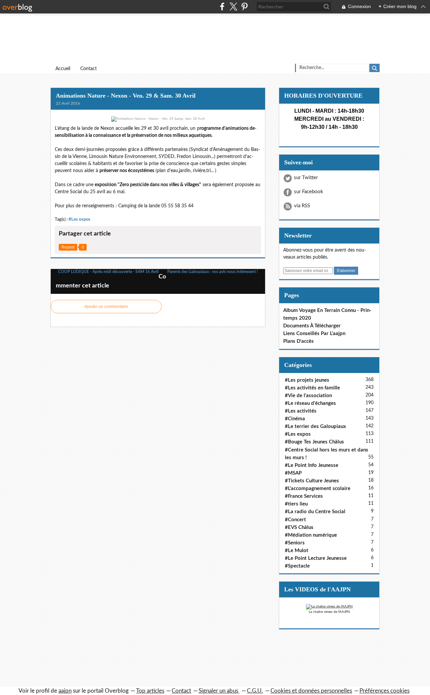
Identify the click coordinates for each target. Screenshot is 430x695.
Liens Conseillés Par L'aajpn (314, 333)
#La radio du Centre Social (315, 511)
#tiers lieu (296, 503)
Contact (88, 68)
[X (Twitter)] (233, 6)
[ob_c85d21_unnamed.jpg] (158, 119)
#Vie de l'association (308, 395)
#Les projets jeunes (307, 380)
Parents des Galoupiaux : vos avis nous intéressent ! (213, 272)
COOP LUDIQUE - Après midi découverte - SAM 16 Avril (108, 272)
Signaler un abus (219, 691)
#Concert (295, 519)
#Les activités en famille (312, 387)
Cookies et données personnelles (311, 691)
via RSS (302, 205)
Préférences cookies (384, 691)
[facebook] (222, 6)
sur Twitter (306, 177)
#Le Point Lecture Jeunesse (316, 558)
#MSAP (293, 473)
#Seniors (295, 542)
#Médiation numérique (311, 535)
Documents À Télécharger (312, 325)
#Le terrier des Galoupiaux (315, 426)
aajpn (65, 691)
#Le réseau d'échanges (310, 403)
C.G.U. (255, 691)
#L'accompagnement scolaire (317, 488)
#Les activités (300, 411)
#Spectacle (297, 566)
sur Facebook (308, 191)
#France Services (304, 496)
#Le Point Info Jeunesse (311, 465)
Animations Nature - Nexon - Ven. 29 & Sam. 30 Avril (126, 95)
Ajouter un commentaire (106, 306)
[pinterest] (244, 6)
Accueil (62, 68)
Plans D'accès (298, 341)
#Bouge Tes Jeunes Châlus (314, 441)
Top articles (150, 691)
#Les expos (79, 219)
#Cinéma (295, 418)
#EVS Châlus (299, 527)
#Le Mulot (296, 550)
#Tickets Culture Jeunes (312, 480)
